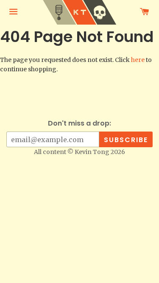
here (138, 60)
